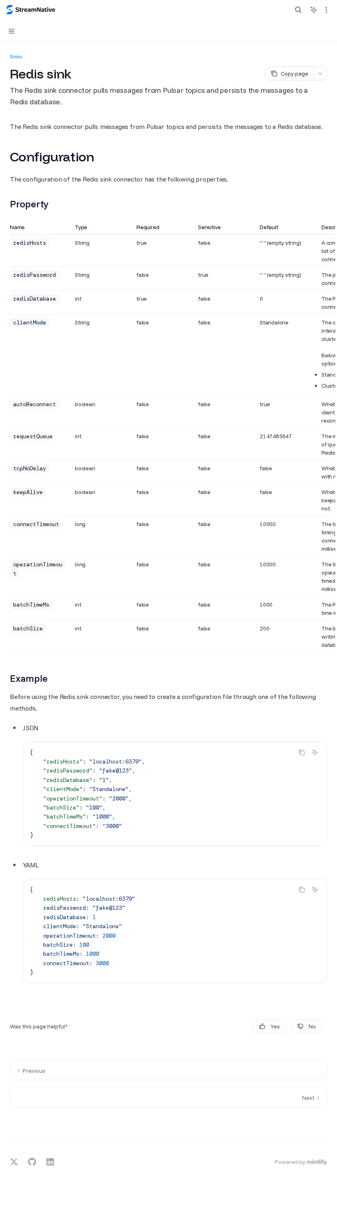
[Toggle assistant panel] (313, 10)
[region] (168, 438)
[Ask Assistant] (314, 752)
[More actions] (326, 10)
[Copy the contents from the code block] (301, 752)
